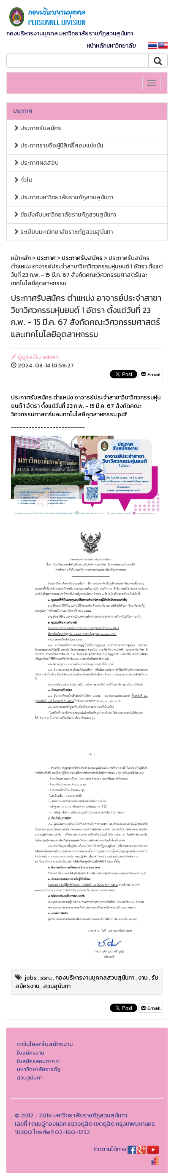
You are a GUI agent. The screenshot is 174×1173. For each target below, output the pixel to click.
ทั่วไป (26, 180)
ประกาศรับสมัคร (40, 128)
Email (153, 374)
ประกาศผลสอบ (39, 162)
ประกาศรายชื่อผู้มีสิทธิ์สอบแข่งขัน (61, 145)
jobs (30, 977)
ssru (46, 977)
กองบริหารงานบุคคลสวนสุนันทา (94, 977)
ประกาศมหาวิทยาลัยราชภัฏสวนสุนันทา (66, 197)
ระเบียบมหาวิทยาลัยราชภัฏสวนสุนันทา (66, 232)
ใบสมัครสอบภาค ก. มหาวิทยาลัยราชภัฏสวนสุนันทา (39, 1069)
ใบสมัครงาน (30, 1053)
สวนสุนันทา (57, 986)
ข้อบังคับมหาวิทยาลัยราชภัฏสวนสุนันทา (67, 214)
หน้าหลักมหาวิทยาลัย (111, 45)
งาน (142, 977)
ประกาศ (22, 111)
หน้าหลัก (21, 258)
